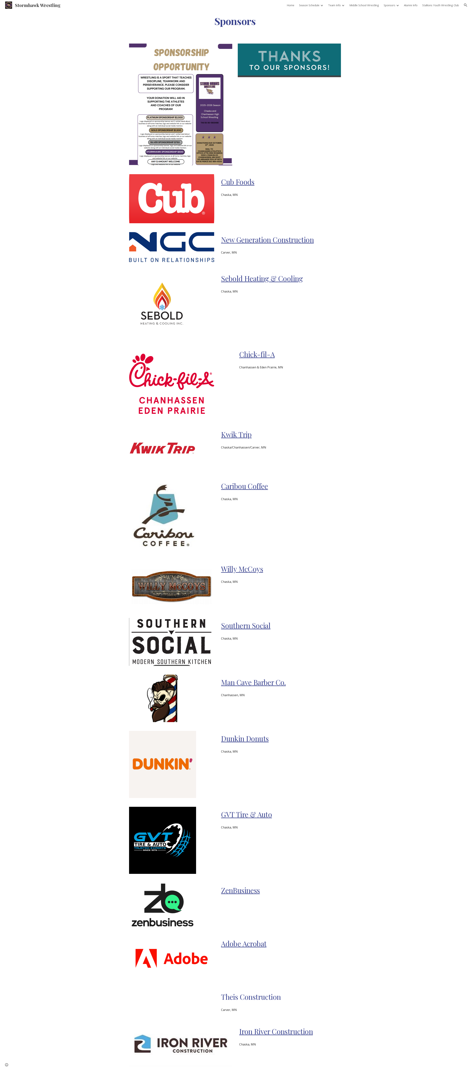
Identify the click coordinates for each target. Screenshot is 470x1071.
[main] (235, 20)
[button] (465, 5)
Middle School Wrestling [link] (364, 5)
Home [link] (290, 5)
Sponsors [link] (389, 5)
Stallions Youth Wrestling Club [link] (440, 5)
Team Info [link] (334, 5)
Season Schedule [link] (309, 5)
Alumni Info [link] (410, 5)
